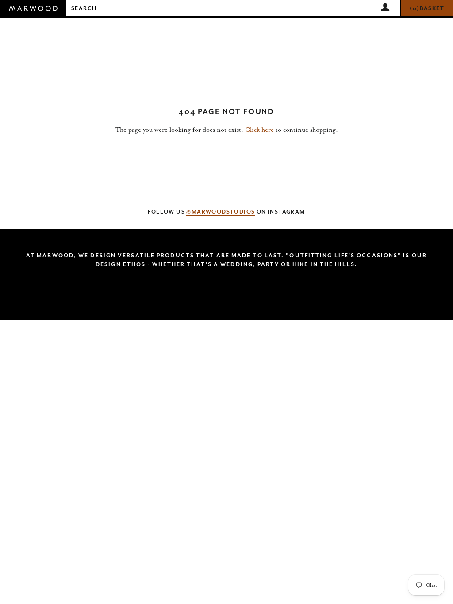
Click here (259, 130)
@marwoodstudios (220, 211)
